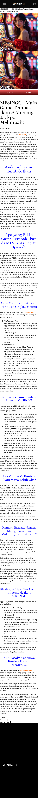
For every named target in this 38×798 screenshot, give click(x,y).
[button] (5, 722)
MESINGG (3, 9)
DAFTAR (9, 93)
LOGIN (28, 93)
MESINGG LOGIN (26, 670)
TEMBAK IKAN (29, 312)
